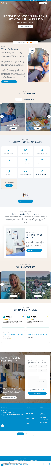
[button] (2, 116)
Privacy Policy (9, 464)
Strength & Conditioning (42, 414)
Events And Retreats (30, 418)
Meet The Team (29, 413)
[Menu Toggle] (49, 3)
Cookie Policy (15, 464)
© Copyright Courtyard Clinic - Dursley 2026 (25, 458)
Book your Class (43, 422)
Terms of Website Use (18, 460)
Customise (35, 463)
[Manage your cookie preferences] (2, 465)
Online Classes (43, 417)
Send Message (37, 393)
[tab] (18, 99)
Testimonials (29, 426)
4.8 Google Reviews (21, 42)
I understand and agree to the (37, 390)
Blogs (27, 423)
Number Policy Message (33, 373)
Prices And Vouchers (31, 416)
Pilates (41, 411)
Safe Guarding (25, 460)
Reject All (41, 463)
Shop (27, 421)
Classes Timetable (44, 419)
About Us (28, 411)
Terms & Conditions (22, 464)
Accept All (47, 463)
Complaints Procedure (33, 460)
